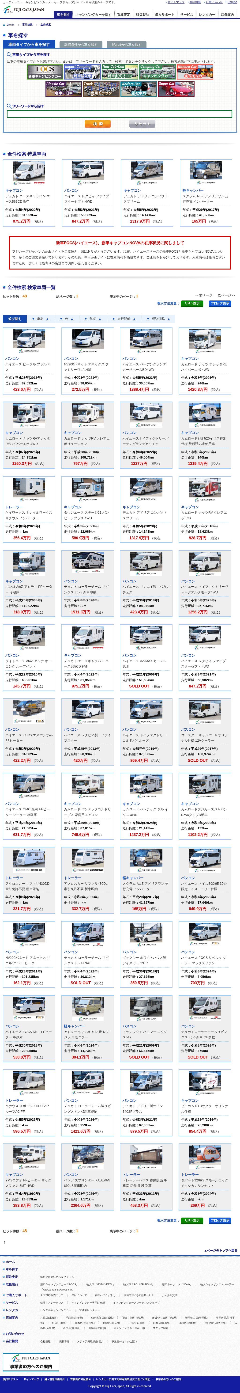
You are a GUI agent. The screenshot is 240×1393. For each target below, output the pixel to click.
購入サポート (165, 14)
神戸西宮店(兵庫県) (215, 1322)
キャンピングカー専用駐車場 (88, 1302)
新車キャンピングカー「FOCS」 (59, 1284)
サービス (186, 14)
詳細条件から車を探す (80, 44)
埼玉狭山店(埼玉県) (196, 1317)
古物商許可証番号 (80, 1379)
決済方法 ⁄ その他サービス (139, 1295)
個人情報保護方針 (54, 1379)
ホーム (10, 1262)
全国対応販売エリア (52, 1295)
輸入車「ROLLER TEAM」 (138, 1284)
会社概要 (195, 2)
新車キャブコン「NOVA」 (177, 1284)
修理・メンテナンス (52, 1302)
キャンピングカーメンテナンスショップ (136, 1302)
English (232, 2)
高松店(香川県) (71, 1328)
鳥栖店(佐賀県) (97, 1328)
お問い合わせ (214, 2)
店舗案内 (227, 14)
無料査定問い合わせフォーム (57, 1276)
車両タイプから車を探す (29, 44)
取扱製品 (142, 14)
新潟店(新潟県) (111, 1322)
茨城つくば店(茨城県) (164, 1317)
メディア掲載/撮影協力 (90, 1341)
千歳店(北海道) (74, 1317)
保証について (79, 1295)
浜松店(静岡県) (187, 1322)
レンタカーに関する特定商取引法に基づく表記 (123, 1379)
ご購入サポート (16, 1295)
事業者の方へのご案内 (124, 1341)
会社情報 (45, 1341)
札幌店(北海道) (49, 1317)
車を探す (63, 14)
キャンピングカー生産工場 (129, 1328)
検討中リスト (10, 1379)
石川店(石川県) (136, 1322)
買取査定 (123, 14)
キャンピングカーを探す (93, 14)
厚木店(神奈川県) (85, 1322)
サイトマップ (176, 2)
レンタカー (207, 14)
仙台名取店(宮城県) (102, 1317)
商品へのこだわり (105, 1295)
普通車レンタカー (89, 1310)
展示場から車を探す (126, 44)
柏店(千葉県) (59, 1322)
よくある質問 (169, 1295)
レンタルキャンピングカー (55, 1310)
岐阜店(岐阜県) (162, 1322)
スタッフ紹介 (160, 1328)
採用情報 (64, 1341)
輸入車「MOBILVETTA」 (100, 1284)
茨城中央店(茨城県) (133, 1317)
